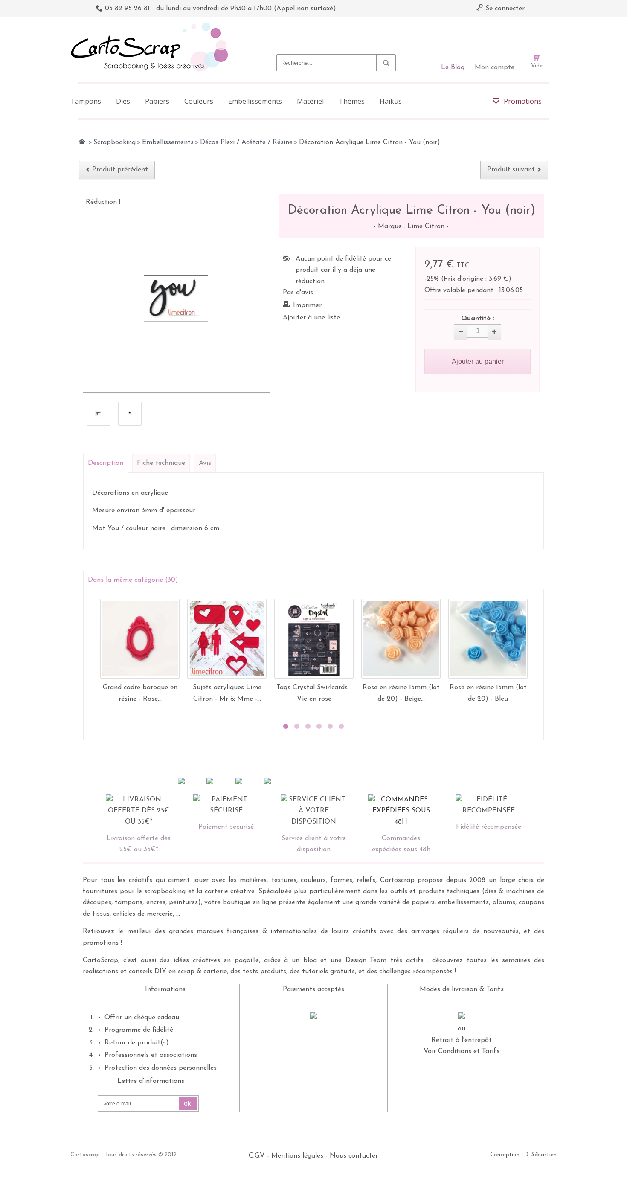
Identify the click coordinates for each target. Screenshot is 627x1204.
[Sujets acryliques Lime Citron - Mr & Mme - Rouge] (227, 638)
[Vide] (536, 33)
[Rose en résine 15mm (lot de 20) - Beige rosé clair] (401, 638)
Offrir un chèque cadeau (141, 1017)
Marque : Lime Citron (412, 226)
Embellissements (168, 142)
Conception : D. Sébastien (523, 1155)
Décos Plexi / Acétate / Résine (246, 142)
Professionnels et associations (150, 1055)
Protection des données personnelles (160, 1068)
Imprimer (307, 305)
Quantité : (477, 318)
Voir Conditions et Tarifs (461, 1051)
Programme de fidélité (138, 1030)
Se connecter (504, 8)
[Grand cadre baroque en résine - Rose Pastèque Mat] (140, 638)
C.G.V (257, 1155)
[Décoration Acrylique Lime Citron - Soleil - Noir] (98, 413)
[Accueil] (82, 142)
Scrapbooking (114, 142)
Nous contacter (354, 1155)
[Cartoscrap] (151, 26)
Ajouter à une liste (311, 317)
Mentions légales (297, 1155)
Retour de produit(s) (136, 1042)
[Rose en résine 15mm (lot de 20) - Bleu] (488, 638)
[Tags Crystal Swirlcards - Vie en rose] (314, 638)
